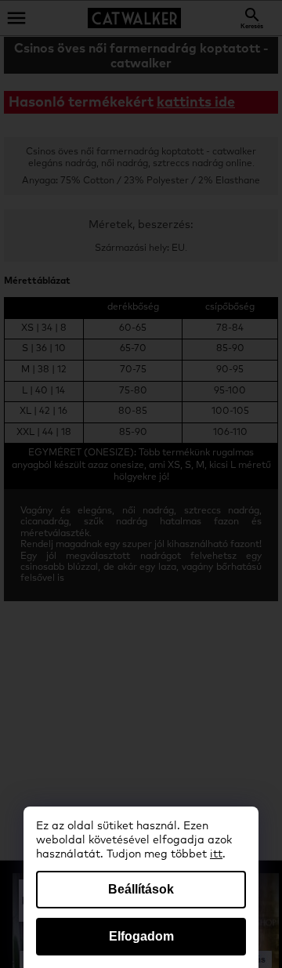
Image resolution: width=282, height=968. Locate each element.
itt (216, 854)
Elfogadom (141, 936)
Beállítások (141, 889)
